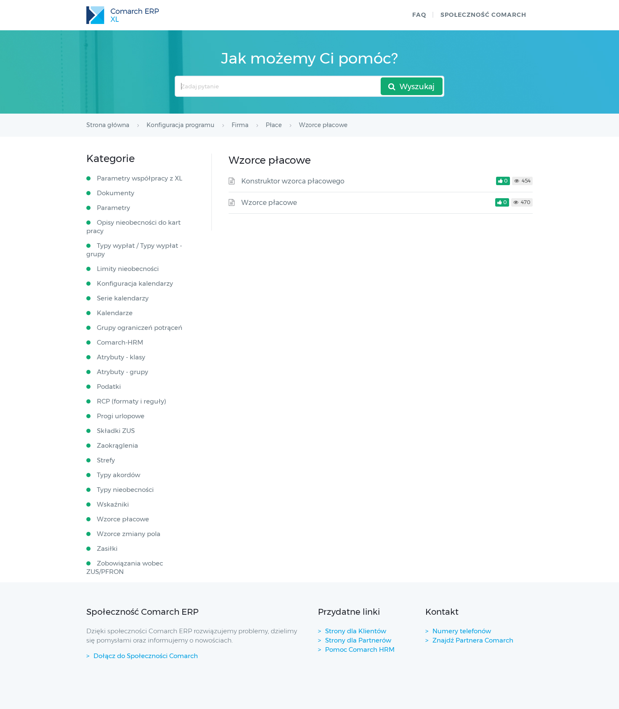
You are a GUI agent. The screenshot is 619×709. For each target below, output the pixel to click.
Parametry (113, 208)
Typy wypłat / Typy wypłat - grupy (134, 250)
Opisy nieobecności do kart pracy (133, 226)
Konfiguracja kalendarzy (135, 283)
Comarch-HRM (120, 342)
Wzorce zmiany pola (128, 534)
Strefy (106, 460)
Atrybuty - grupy (122, 372)
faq (419, 15)
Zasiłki (107, 548)
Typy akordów (118, 475)
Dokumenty (115, 193)
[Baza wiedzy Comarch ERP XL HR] (122, 15)
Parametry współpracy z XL (139, 178)
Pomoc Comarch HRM (360, 649)
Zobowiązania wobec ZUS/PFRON (124, 567)
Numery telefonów (461, 631)
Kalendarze (115, 313)
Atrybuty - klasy (121, 357)
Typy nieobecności (125, 490)
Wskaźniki (113, 504)
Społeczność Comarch (483, 15)
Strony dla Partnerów (358, 640)
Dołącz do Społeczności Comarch (145, 656)
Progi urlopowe (120, 416)
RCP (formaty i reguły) (131, 401)
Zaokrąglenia (117, 445)
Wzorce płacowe (269, 203)
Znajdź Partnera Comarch (472, 640)
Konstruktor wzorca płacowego (292, 181)
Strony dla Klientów (355, 631)
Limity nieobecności (128, 269)
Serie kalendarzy (123, 298)
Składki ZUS (116, 431)
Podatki (109, 386)
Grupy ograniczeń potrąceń (139, 328)
